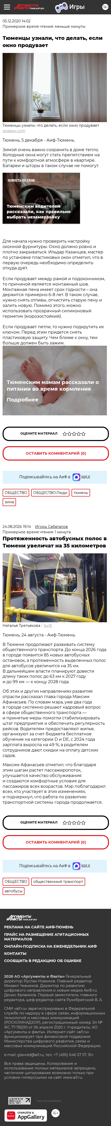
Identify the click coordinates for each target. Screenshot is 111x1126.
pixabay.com (14, 131)
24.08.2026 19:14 (17, 526)
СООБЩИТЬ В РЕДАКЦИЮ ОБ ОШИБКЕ (42, 960)
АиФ (48, 625)
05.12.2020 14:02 (16, 21)
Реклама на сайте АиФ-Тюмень (38, 927)
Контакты (15, 953)
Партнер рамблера (48, 1100)
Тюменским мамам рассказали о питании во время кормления (53, 385)
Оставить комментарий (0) (56, 453)
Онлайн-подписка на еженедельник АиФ (50, 946)
